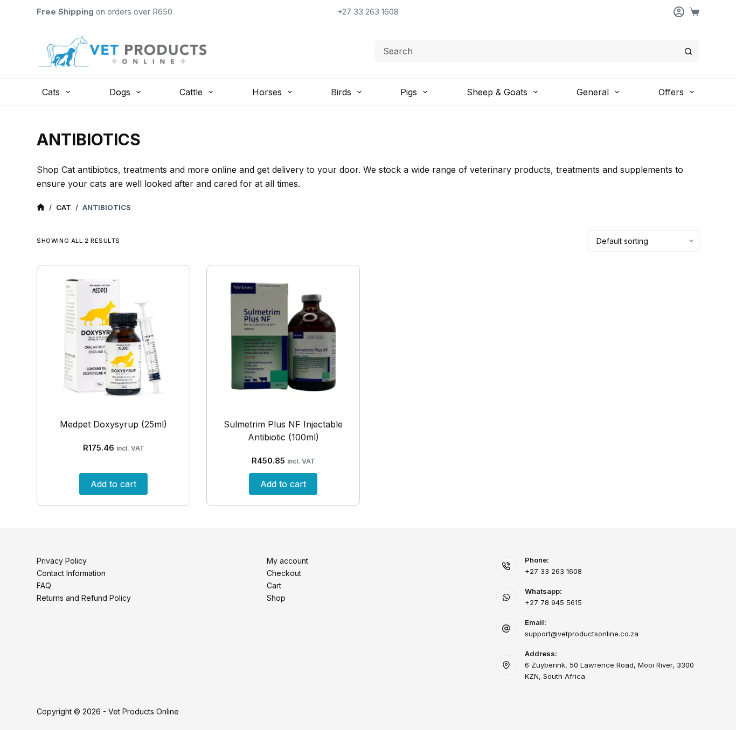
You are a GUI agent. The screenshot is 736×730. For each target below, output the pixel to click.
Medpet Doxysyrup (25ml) (113, 424)
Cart (274, 585)
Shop (276, 597)
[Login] (678, 11)
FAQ (44, 585)
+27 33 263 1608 (368, 11)
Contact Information (71, 573)
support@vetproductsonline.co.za (581, 633)
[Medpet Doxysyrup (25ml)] (113, 336)
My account (287, 560)
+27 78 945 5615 (553, 602)
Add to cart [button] (113, 484)
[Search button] (688, 51)
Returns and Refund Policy (84, 597)
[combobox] (526, 51)
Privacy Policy (62, 560)
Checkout (284, 573)
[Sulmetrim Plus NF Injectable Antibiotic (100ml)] (283, 336)
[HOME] (41, 208)
